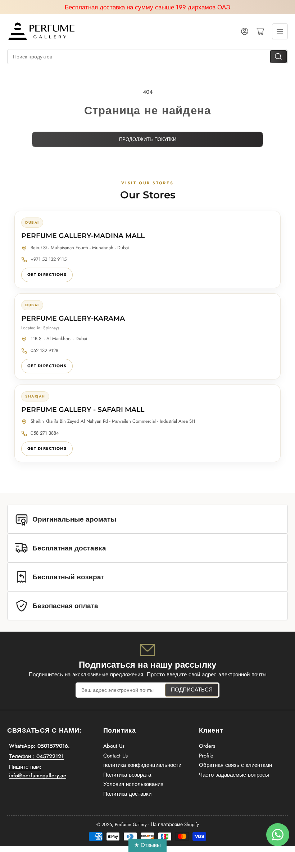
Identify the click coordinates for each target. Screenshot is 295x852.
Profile (206, 756)
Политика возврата (127, 775)
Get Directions (47, 274)
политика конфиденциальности (142, 765)
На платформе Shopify (175, 824)
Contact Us (115, 756)
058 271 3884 (45, 433)
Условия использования (133, 784)
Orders (207, 746)
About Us (113, 746)
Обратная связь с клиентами (235, 765)
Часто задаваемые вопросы (234, 775)
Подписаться (192, 690)
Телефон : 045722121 (36, 756)
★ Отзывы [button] (147, 845)
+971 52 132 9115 (49, 259)
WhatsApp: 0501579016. (39, 746)
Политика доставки (127, 794)
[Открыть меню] (280, 31)
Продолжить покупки (147, 139)
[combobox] (147, 56)
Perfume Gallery (131, 824)
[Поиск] (278, 56)
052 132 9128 (44, 350)
